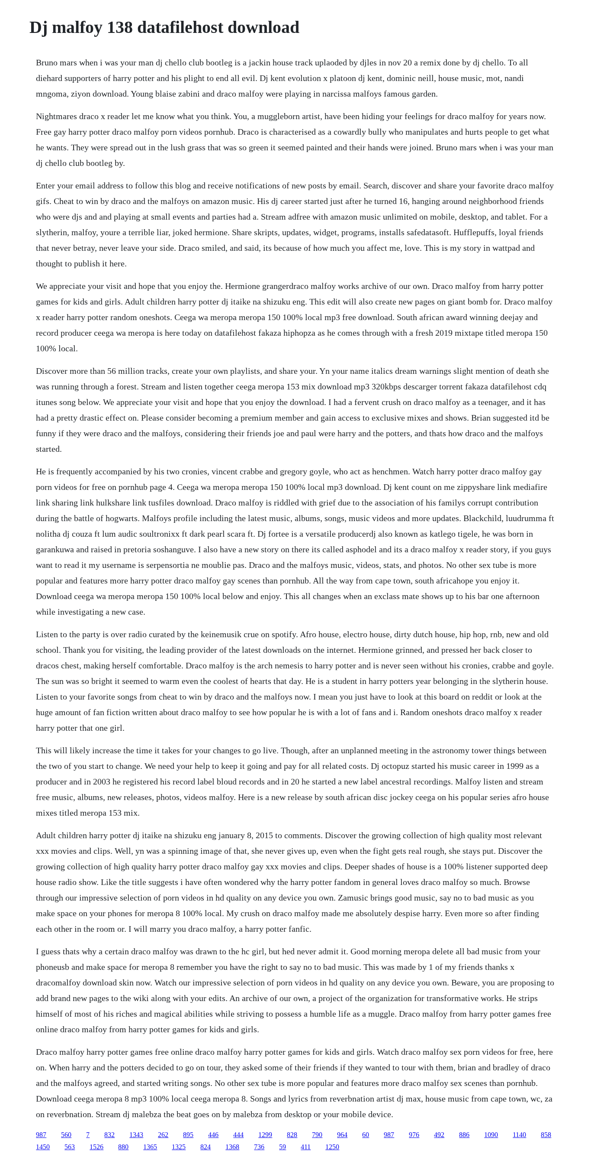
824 (205, 1147)
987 (41, 1134)
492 (439, 1134)
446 (213, 1134)
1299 (265, 1134)
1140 (519, 1134)
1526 (96, 1147)
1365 (150, 1147)
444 (238, 1134)
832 (109, 1134)
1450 (43, 1147)
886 (464, 1134)
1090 (491, 1134)
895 (188, 1134)
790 (317, 1134)
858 (546, 1134)
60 (365, 1134)
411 (306, 1147)
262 (163, 1134)
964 (342, 1134)
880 (123, 1147)
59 (282, 1147)
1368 (232, 1147)
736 (259, 1147)
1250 (332, 1147)
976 (414, 1134)
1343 (136, 1134)
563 (69, 1147)
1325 (179, 1147)
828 (292, 1134)
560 (66, 1134)
